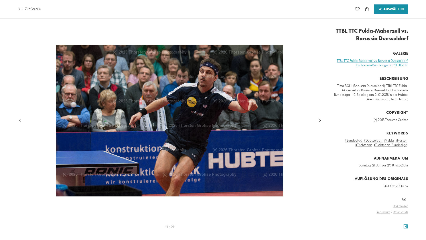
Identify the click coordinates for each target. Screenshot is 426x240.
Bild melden (400, 206)
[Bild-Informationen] (405, 226)
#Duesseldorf (373, 140)
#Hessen (401, 140)
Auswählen (393, 9)
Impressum (383, 212)
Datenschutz (400, 212)
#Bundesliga (353, 140)
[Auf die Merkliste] (357, 9)
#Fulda (389, 140)
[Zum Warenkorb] (367, 9)
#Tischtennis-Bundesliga (390, 145)
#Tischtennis (363, 145)
